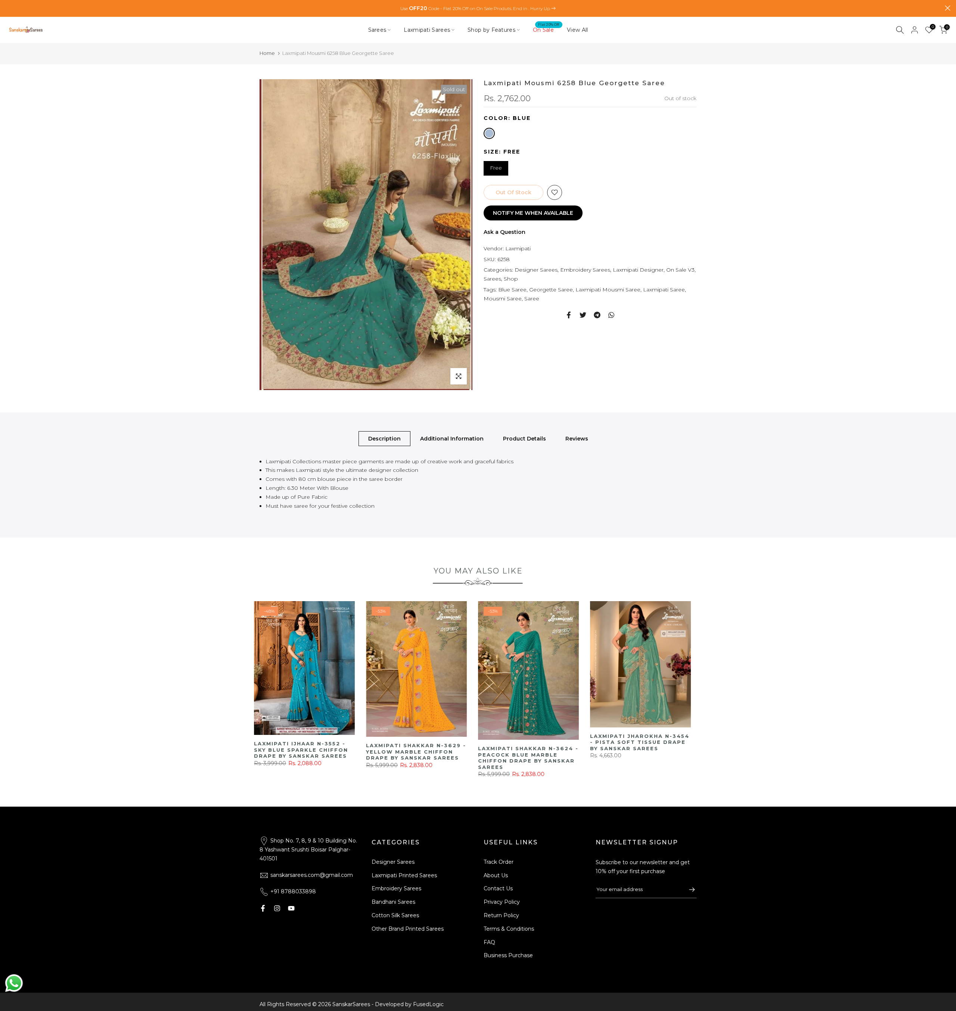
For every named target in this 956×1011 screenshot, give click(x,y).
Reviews (576, 438)
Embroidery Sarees (585, 269)
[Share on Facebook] (568, 314)
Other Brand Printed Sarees (408, 928)
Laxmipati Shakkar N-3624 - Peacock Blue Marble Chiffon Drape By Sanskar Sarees (668, 757)
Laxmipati (518, 248)
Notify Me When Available (533, 213)
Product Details (524, 438)
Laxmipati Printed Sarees (404, 875)
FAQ (489, 942)
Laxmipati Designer (638, 269)
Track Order (498, 862)
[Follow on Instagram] (277, 908)
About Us (496, 875)
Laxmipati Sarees (427, 30)
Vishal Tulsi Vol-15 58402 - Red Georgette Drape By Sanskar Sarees (331, 757)
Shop (511, 278)
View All (577, 30)
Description (384, 438)
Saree (531, 298)
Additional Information (452, 438)
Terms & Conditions (509, 928)
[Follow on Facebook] (263, 908)
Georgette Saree (551, 289)
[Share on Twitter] (583, 314)
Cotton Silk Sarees (395, 915)
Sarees (377, 30)
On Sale (546, 29)
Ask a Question (504, 232)
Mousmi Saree (503, 298)
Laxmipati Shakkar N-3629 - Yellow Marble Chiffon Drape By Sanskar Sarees (556, 751)
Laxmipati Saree (664, 289)
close (8, 8)
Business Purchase (508, 955)
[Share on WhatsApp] (611, 314)
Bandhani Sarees (393, 902)
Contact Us (498, 888)
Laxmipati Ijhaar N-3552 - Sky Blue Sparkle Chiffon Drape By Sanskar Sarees (441, 750)
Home (267, 53)
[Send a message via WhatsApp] (14, 983)
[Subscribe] (688, 889)
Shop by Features (491, 30)
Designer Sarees (536, 269)
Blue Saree (512, 289)
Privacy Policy (502, 902)
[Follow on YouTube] (291, 908)
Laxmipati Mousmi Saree (607, 289)
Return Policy (501, 915)
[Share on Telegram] (597, 314)
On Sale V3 (680, 269)
